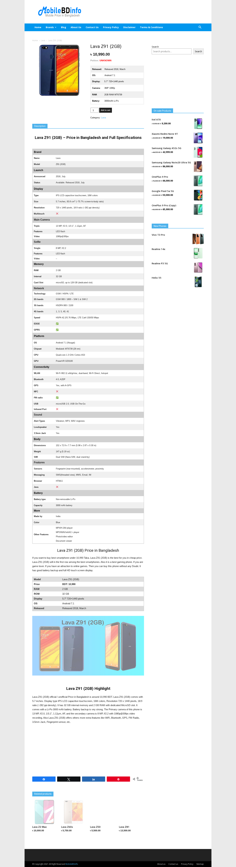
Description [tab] (40, 126)
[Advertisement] (145, 12)
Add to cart (105, 110)
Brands (50, 27)
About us (76, 27)
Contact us (92, 27)
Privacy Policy (111, 27)
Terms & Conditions (151, 27)
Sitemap (200, 864)
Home (38, 27)
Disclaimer (129, 27)
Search (155, 46)
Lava (43, 40)
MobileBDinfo (72, 864)
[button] (200, 27)
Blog (63, 27)
